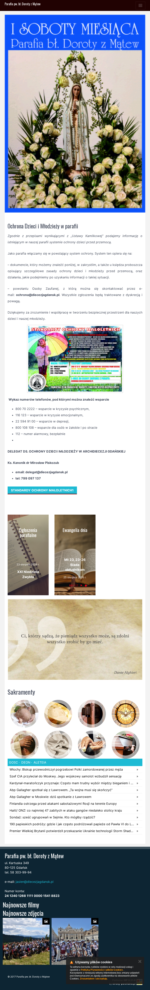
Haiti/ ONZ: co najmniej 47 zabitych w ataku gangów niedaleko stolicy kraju (66, 810)
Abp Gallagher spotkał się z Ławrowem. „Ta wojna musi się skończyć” (61, 790)
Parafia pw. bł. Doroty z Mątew (22, 4)
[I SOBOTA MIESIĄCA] (75, 114)
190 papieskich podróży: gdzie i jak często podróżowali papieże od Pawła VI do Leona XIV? (72, 824)
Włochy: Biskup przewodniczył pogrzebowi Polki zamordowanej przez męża (66, 769)
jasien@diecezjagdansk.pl (35, 882)
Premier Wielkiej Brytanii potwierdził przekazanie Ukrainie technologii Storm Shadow (72, 831)
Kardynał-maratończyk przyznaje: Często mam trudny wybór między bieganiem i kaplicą (72, 783)
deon (25, 762)
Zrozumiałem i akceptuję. (94, 978)
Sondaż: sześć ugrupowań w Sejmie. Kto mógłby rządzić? (52, 817)
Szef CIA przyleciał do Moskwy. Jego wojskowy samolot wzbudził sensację (65, 776)
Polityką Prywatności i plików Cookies (102, 970)
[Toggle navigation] (140, 5)
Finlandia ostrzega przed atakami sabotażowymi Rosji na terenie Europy (63, 804)
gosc (13, 762)
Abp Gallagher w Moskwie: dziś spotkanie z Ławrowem (50, 797)
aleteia (39, 762)
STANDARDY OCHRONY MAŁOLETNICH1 (42, 490)
